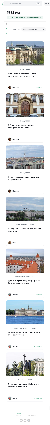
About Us (20, 413)
